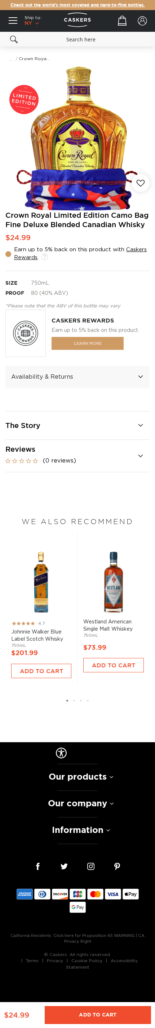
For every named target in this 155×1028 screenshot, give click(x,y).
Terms (32, 961)
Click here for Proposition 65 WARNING (94, 936)
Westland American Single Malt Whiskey (114, 594)
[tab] (77, 377)
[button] (67, 701)
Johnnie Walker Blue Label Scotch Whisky (41, 597)
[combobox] (77, 39)
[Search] (14, 39)
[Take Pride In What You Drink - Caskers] (77, 21)
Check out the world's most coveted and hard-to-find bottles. (77, 5)
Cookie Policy (86, 961)
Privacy (55, 961)
